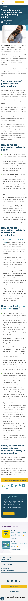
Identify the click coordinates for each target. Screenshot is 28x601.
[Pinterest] (20, 581)
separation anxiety (11, 45)
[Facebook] (8, 581)
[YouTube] (16, 581)
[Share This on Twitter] (15, 486)
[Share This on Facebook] (11, 486)
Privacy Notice (6, 597)
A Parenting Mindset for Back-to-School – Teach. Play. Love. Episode (19, 545)
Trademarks (14, 598)
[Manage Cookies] (2, 598)
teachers (16, 468)
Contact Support (14, 591)
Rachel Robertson (16, 549)
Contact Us (19, 2)
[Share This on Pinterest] (19, 486)
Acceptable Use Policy (20, 597)
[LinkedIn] (12, 581)
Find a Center (9, 514)
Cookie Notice (12, 597)
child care (14, 538)
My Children (5, 6)
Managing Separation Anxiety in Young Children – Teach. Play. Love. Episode (19, 534)
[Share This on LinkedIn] (23, 486)
